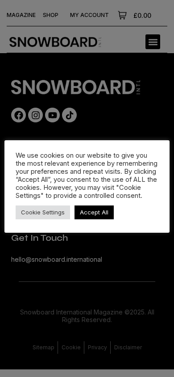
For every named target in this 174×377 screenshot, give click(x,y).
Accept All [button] (94, 212)
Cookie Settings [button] (43, 212)
